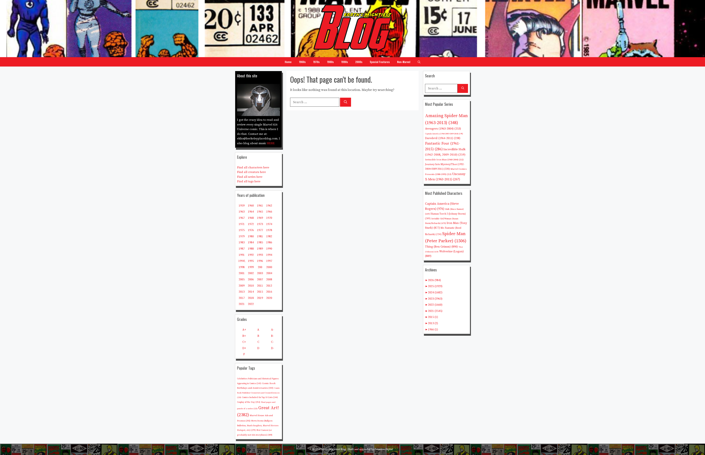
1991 (242, 255)
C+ (244, 342)
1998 (242, 267)
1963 (242, 211)
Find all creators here (251, 172)
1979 (242, 236)
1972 (251, 224)
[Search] (345, 102)
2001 (242, 273)
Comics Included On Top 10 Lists (260, 397)
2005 (242, 279)
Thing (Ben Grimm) (441, 246)
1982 (269, 236)
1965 (260, 211)
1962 (269, 205)
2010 (251, 286)
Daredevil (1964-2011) (442, 138)
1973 (260, 224)
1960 (251, 205)
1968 (251, 218)
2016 (269, 292)
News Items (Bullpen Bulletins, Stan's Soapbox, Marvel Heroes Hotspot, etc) (257, 425)
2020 (269, 298)
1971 (242, 224)
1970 (269, 218)
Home (288, 62)
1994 (269, 255)
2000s (358, 62)
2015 (260, 292)
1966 (269, 211)
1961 (260, 205)
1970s (316, 62)
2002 (251, 273)
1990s (344, 62)
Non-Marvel (403, 62)
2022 (251, 304)
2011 (260, 286)
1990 (269, 248)
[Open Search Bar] (419, 61)
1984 (251, 242)
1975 (242, 230)
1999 (251, 267)
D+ (244, 348)
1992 (251, 255)
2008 (269, 279)
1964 (251, 211)
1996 (260, 261)
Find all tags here (248, 181)
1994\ (241, 261)
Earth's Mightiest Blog (333, 449)
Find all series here (249, 177)
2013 (242, 292)
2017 (242, 298)
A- (272, 329)
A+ (244, 329)
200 (260, 267)
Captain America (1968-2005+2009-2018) (444, 133)
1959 (242, 205)
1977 (260, 230)
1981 (260, 236)
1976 (251, 230)
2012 (269, 286)
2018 (251, 298)
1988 (251, 248)
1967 (242, 218)
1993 (260, 255)
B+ (244, 336)
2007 (260, 279)
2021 (242, 304)
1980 (251, 236)
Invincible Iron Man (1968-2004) (444, 159)
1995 (251, 261)
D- (272, 348)
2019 (260, 298)
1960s (302, 62)
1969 (260, 218)
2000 (269, 267)
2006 (251, 279)
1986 (269, 242)
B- (272, 336)
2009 (242, 286)
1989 (260, 248)
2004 (269, 273)
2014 (251, 292)
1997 (269, 261)
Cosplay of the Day (248, 402)
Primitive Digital (384, 449)
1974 (269, 224)
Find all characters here (253, 167)
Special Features (380, 62)
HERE (271, 143)
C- (272, 342)
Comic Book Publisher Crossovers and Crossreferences (258, 393)
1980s (330, 62)
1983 (242, 242)
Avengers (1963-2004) (443, 129)
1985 (260, 242)
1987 (242, 248)
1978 (269, 230)
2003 (260, 273)
